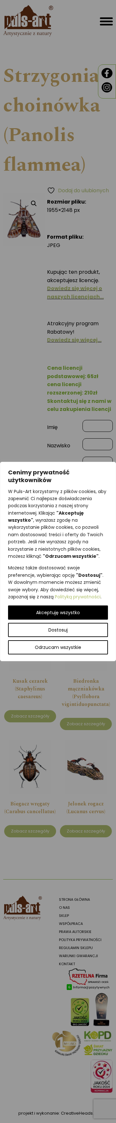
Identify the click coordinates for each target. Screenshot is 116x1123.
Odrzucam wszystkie (58, 647)
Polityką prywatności (78, 597)
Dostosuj (58, 630)
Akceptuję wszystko (58, 612)
